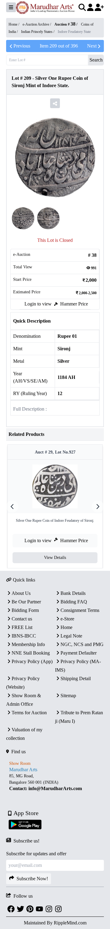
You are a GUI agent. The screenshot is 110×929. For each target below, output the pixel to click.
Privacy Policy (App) (32, 661)
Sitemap (68, 695)
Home (66, 627)
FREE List (22, 627)
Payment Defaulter (79, 652)
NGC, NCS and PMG (82, 644)
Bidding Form (25, 610)
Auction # (64, 24)
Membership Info (28, 644)
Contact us (22, 618)
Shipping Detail (76, 678)
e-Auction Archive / (37, 24)
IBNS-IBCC (24, 635)
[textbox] (55, 782)
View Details (55, 557)
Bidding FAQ (74, 601)
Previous (21, 45)
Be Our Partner (26, 601)
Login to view (38, 303)
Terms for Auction (29, 712)
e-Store (67, 618)
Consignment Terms (80, 610)
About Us (21, 593)
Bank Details (73, 593)
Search (96, 59)
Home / (14, 24)
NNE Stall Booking (31, 652)
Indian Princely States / (38, 32)
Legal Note (71, 635)
